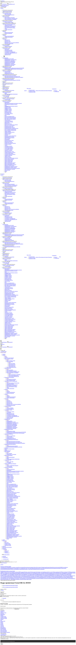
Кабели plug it (48, 575)
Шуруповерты (2, 627)
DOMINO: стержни (13, 574)
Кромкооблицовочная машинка (50, 568)
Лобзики (8, 395)
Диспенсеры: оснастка (34, 575)
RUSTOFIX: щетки (34, 574)
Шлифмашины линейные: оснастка (41, 573)
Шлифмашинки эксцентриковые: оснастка (63, 572)
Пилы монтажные (21, 567)
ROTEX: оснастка (27, 574)
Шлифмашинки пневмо (11, 431)
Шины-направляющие (11, 457)
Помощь (1, 615)
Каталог (1, 623)
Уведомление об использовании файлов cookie (8, 641)
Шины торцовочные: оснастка (7, 572)
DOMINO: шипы (66, 573)
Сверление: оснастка (35, 578)
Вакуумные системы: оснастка (18, 575)
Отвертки (17, 577)
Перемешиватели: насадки (35, 577)
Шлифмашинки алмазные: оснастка (49, 572)
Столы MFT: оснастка (67, 578)
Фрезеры (8, 391)
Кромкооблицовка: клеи (10, 576)
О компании (7, 550)
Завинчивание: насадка (42, 575)
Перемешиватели (9, 569)
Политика (2, 613)
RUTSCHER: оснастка (41, 574)
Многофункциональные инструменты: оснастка (26, 573)
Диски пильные (27, 575)
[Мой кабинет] (0, 340)
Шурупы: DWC (8, 573)
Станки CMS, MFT (10, 461)
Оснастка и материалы (11, 469)
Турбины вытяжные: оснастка (17, 579)
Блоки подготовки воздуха (57, 574)
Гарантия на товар (3, 618)
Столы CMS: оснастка (59, 578)
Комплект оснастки (54, 575)
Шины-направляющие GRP (17, 572)
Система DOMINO (59, 567)
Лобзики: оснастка (7, 577)
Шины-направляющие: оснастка (28, 572)
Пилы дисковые (3, 629)
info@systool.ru (4, 562)
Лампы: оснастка (63, 576)
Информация (2, 614)
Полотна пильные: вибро (64, 577)
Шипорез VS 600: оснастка (38, 572)
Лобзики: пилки (13, 577)
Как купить (7, 542)
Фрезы (12, 573)
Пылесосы (8, 400)
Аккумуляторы (48, 574)
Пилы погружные (12, 363)
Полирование (57, 577)
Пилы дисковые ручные (11, 360)
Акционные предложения (5, 567)
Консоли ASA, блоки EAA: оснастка (64, 575)
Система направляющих (51, 578)
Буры (49, 573)
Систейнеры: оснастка (43, 578)
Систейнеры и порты (10, 411)
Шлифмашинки (5, 568)
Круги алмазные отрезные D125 (43, 576)
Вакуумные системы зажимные (7, 575)
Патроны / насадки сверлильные (25, 577)
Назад (8, 359)
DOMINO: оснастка (7, 574)
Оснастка (2, 625)
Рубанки (57, 568)
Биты (51, 574)
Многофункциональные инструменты (13, 441)
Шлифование (16, 573)
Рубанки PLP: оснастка (8, 578)
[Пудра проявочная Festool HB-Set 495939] (10, 585)
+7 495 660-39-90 (3, 6)
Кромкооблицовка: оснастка (19, 576)
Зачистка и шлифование (11, 435)
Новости (1, 611)
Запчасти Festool (3, 612)
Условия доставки (3, 617)
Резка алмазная (9, 453)
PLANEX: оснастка (20, 574)
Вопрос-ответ (2, 621)
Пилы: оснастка (52, 577)
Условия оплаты (3, 616)
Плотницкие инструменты (11, 379)
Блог (1, 620)
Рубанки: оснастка (26, 578)
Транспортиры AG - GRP (8, 579)
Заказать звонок (3, 352)
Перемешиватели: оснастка (45, 577)
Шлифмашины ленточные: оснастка (56, 573)
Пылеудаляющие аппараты (5, 632)
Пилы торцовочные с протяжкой (14, 374)
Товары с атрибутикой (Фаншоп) (12, 465)
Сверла (30, 578)
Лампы (4, 569)
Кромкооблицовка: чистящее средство (31, 576)
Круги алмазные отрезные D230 (54, 576)
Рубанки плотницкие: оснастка (17, 578)
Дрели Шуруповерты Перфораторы (40, 567)
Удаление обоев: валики (27, 579)
